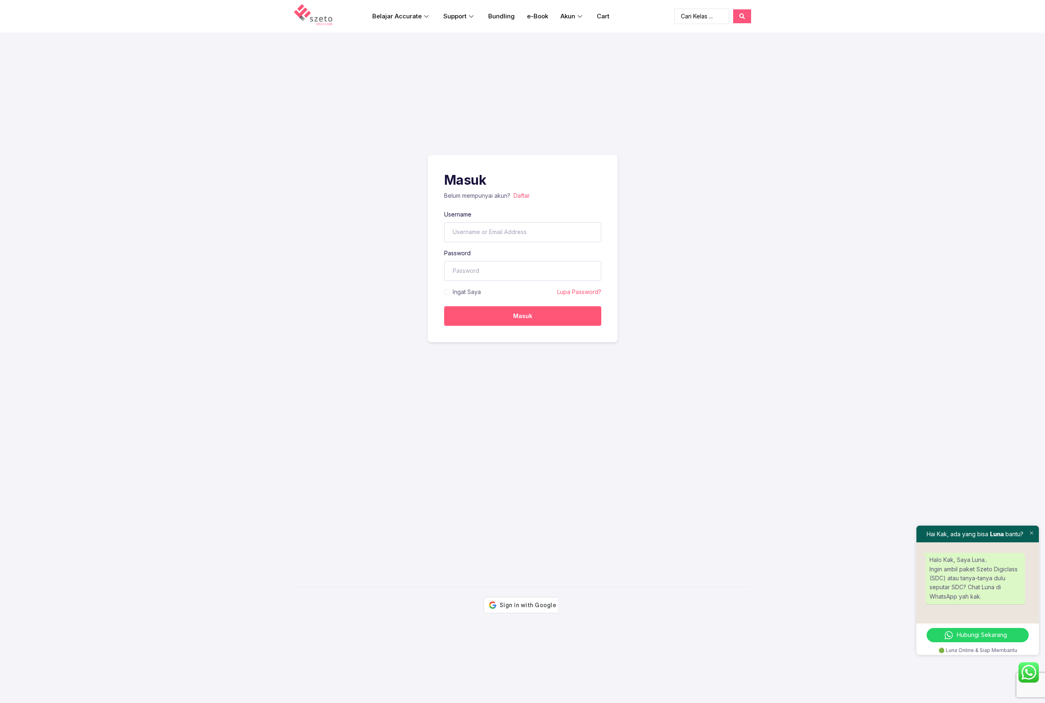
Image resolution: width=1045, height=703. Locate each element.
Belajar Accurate (397, 16)
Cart (603, 16)
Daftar (522, 195)
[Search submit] (742, 16)
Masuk (522, 315)
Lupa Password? (579, 291)
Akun (567, 16)
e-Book (537, 16)
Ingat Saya (467, 291)
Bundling (501, 16)
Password (457, 253)
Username (457, 214)
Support (455, 16)
